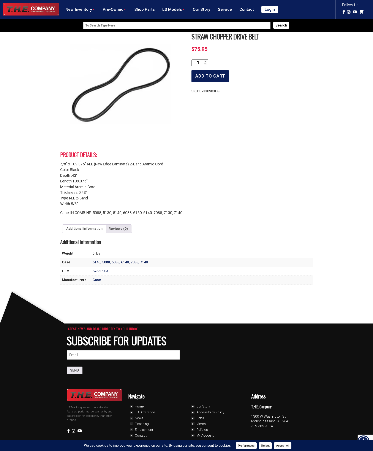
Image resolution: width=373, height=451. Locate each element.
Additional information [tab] (84, 229)
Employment (144, 430)
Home (139, 406)
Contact (246, 9)
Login (270, 9)
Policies (202, 430)
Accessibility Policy (210, 412)
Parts (200, 418)
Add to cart (210, 76)
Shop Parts (144, 9)
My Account (205, 435)
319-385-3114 (262, 426)
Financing (142, 424)
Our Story (201, 9)
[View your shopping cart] (362, 12)
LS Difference (145, 412)
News (139, 418)
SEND (74, 370)
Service (225, 9)
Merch (201, 424)
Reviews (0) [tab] (118, 229)
